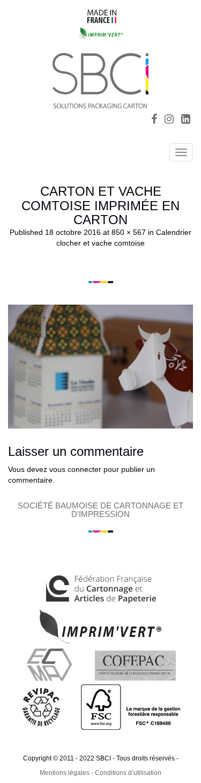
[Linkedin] (185, 120)
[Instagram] (169, 120)
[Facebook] (154, 120)
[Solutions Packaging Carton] (101, 79)
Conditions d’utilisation (128, 773)
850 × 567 (128, 232)
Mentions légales (65, 773)
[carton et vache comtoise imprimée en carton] (100, 366)
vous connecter (75, 469)
